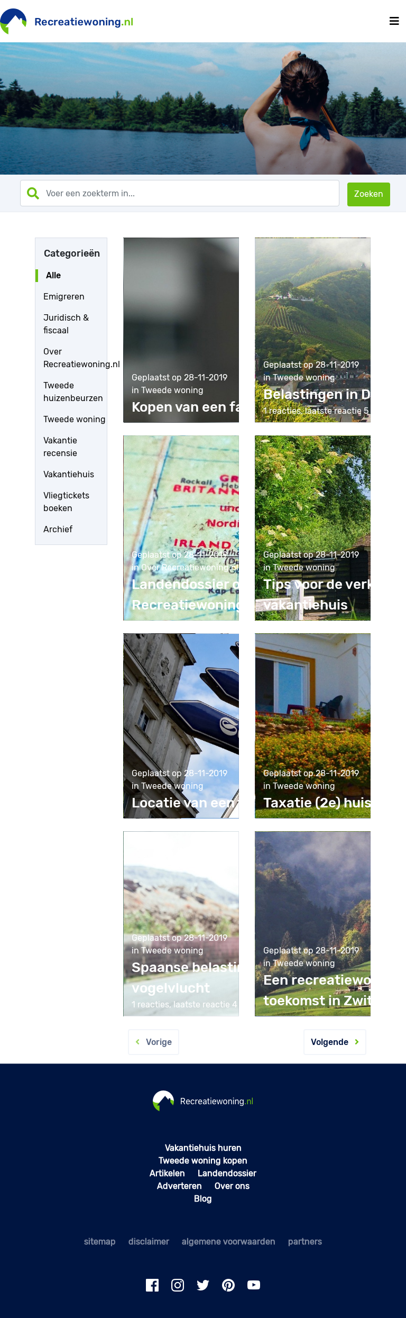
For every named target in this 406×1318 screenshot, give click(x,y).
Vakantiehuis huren (203, 1148)
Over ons (232, 1186)
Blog (203, 1199)
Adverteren (179, 1186)
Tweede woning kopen (203, 1161)
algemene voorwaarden (228, 1242)
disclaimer (148, 1242)
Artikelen (167, 1173)
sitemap (100, 1242)
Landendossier (227, 1173)
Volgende (333, 1042)
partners (305, 1242)
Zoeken (368, 194)
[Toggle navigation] (394, 21)
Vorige (156, 1042)
